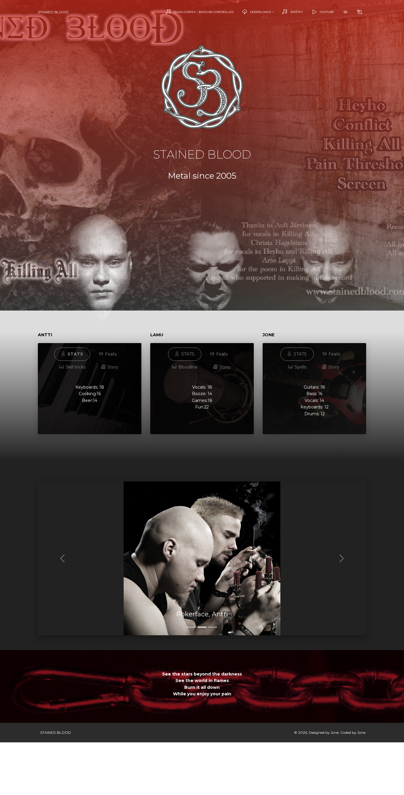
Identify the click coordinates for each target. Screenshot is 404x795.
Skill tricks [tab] (74, 367)
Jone (335, 732)
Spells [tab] (299, 367)
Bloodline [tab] (187, 367)
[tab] (72, 354)
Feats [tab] (110, 354)
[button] (62, 558)
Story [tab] (112, 367)
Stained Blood (53, 12)
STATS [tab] (187, 354)
